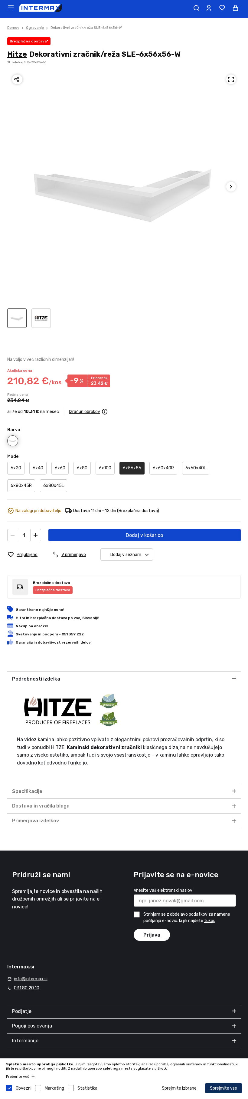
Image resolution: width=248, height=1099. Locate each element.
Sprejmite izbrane (179, 1088)
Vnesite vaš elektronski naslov (163, 890)
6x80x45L (53, 485)
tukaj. (209, 920)
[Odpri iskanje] (196, 7)
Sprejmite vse (223, 1088)
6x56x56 (132, 468)
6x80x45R (21, 485)
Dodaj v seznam (125, 554)
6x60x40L (195, 468)
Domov (13, 27)
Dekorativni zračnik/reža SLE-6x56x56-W (86, 27)
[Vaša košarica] (235, 8)
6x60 (60, 468)
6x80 (82, 468)
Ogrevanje (35, 27)
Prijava (151, 935)
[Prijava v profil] (209, 8)
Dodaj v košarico (144, 535)
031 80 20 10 (26, 988)
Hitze (17, 54)
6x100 (105, 468)
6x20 (16, 468)
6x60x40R (163, 468)
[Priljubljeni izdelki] (222, 8)
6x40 (38, 468)
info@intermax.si (30, 978)
